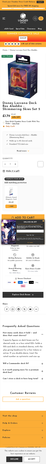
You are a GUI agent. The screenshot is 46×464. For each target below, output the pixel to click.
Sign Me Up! (30, 235)
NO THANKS (30, 242)
